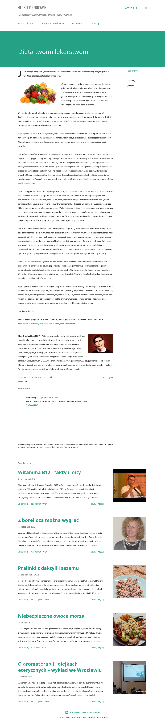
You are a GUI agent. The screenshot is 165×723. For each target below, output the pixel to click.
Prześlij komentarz (41, 599)
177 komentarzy (39, 552)
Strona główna (26, 23)
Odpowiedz (32, 405)
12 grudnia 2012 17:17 (48, 397)
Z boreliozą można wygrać (48, 520)
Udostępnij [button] (133, 71)
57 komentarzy (38, 647)
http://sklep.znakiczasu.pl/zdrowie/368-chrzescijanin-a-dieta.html (46, 323)
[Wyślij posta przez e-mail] (50, 377)
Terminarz (77, 23)
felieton (131, 85)
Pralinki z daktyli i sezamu (48, 568)
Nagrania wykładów (53, 23)
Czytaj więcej (97, 504)
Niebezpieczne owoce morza (51, 616)
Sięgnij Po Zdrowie (32, 8)
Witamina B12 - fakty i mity (49, 472)
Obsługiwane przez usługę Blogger (84, 712)
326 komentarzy (39, 504)
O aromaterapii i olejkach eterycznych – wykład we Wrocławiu (60, 667)
